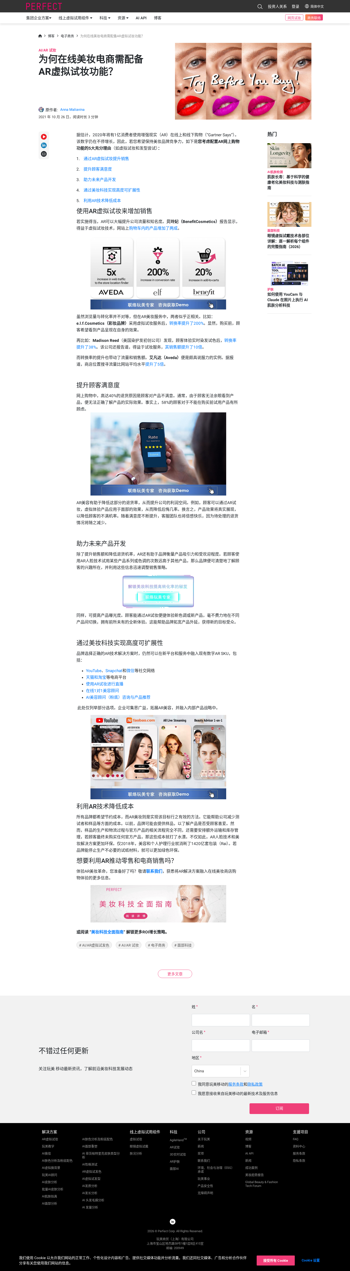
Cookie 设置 (311, 1260)
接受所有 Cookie (275, 1260)
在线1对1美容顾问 (102, 690)
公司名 (197, 1032)
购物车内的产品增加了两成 (153, 228)
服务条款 (236, 1084)
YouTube (93, 670)
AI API (141, 18)
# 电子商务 (156, 945)
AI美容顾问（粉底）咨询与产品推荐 (118, 697)
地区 (195, 1058)
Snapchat (113, 670)
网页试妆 (294, 18)
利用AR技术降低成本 (102, 200)
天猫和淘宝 (96, 677)
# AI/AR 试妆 (128, 945)
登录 (295, 6)
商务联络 (314, 18)
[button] (260, 6)
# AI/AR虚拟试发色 (94, 945)
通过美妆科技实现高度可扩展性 (112, 190)
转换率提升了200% (186, 323)
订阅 (279, 1108)
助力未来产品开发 (100, 179)
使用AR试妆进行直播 (104, 684)
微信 (130, 670)
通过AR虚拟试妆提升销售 (106, 158)
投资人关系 (277, 6)
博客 (157, 18)
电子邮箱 (259, 1032)
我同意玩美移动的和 (230, 1084)
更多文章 (175, 974)
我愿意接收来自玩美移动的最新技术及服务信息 (238, 1093)
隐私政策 (255, 1084)
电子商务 (67, 36)
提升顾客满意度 (98, 169)
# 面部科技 (183, 945)
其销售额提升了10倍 (183, 347)
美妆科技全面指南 (107, 932)
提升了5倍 (154, 364)
